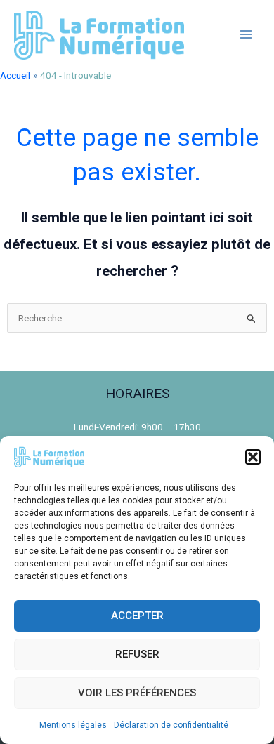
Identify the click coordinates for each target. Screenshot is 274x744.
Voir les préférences (137, 692)
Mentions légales (73, 725)
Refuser (137, 654)
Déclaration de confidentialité (171, 725)
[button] (253, 457)
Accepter (137, 615)
